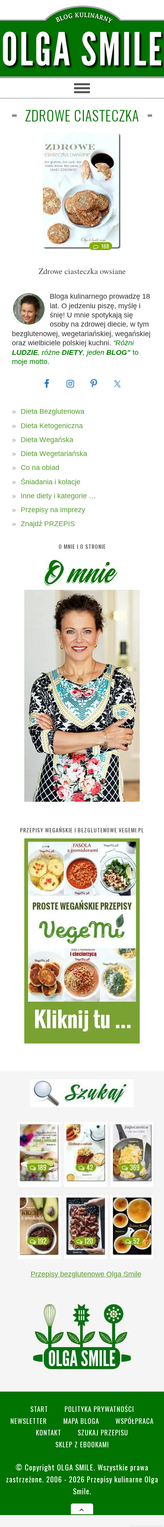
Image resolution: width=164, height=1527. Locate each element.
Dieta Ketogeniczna (52, 426)
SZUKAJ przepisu (103, 1432)
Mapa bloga (81, 1421)
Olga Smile (75, 1467)
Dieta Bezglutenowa (52, 411)
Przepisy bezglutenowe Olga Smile (86, 1274)
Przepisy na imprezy (53, 510)
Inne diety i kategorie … (58, 496)
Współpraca (134, 1421)
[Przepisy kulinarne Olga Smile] (82, 49)
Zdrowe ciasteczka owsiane (82, 271)
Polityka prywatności (99, 1409)
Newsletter (28, 1421)
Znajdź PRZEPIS (48, 524)
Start (39, 1409)
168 (105, 246)
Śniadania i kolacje (50, 482)
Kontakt (48, 1432)
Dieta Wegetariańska (54, 454)
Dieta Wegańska (47, 440)
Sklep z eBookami (82, 1444)
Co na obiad (40, 468)
